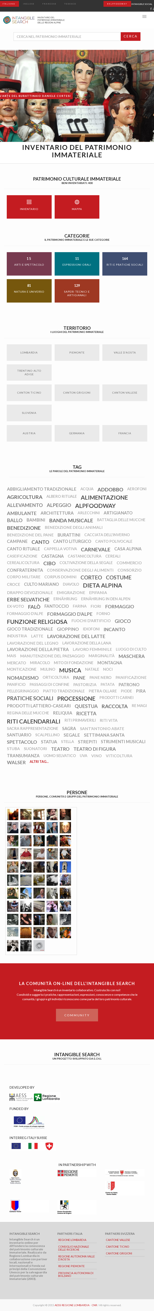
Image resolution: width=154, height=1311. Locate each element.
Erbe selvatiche (28, 599)
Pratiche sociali (30, 698)
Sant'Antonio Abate (102, 728)
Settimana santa (104, 735)
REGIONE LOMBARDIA (72, 1239)
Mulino (47, 669)
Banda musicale (71, 520)
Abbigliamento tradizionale (41, 489)
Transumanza (23, 755)
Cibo (49, 563)
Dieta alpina (102, 585)
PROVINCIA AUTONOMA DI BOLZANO (76, 1274)
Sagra (69, 728)
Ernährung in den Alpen (105, 598)
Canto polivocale (113, 541)
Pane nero (100, 677)
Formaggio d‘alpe (70, 614)
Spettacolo (22, 742)
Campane (17, 541)
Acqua (87, 489)
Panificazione (131, 677)
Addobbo (110, 489)
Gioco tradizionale (30, 629)
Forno (103, 613)
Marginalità (102, 655)
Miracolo (40, 662)
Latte (37, 636)
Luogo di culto (131, 649)
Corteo (91, 577)
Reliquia (62, 712)
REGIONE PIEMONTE (71, 1266)
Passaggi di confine (49, 684)
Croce (13, 584)
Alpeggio (59, 505)
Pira (141, 691)
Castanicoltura (84, 556)
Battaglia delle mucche (121, 519)
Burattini (68, 534)
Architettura (57, 513)
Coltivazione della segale (86, 562)
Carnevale (95, 549)
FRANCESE (49, 4)
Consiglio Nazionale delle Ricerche (73, 1248)
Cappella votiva (60, 548)
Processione (76, 698)
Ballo (15, 520)
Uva (83, 755)
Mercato (16, 662)
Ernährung (65, 598)
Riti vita (109, 720)
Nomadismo (23, 678)
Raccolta (115, 706)
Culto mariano (41, 584)
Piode (126, 691)
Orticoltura (56, 677)
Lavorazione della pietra (38, 649)
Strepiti (87, 741)
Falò (34, 607)
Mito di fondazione (73, 662)
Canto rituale (23, 548)
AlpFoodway (95, 505)
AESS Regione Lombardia (72, 1305)
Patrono (129, 684)
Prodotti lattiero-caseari (39, 705)
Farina (80, 606)
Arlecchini (89, 512)
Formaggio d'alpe (25, 613)
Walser (16, 762)
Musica (70, 670)
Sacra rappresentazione (32, 728)
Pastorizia (85, 684)
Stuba (13, 748)
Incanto (114, 629)
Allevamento (25, 505)
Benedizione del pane (30, 534)
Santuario (19, 734)
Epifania (98, 592)
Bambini (35, 519)
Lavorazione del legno (32, 643)
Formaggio (119, 606)
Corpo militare (23, 576)
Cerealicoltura (23, 562)
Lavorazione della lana (86, 643)
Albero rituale (61, 496)
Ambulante (22, 513)
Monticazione (21, 669)
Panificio (16, 684)
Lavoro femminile (92, 649)
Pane (79, 677)
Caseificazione (22, 556)
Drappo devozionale (30, 592)
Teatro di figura (94, 749)
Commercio (129, 562)
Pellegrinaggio (23, 691)
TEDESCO (70, 4)
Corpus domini (60, 576)
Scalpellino (47, 734)
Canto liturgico (72, 541)
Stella (67, 741)
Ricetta (86, 713)
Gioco (123, 621)
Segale (72, 735)
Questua (86, 706)
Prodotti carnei (116, 697)
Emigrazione (71, 592)
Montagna (109, 662)
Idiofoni (91, 629)
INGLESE (29, 4)
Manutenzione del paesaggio (52, 655)
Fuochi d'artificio (91, 620)
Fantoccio (56, 606)
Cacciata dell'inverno (107, 534)
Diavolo (71, 584)
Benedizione (24, 528)
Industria (17, 636)
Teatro (60, 749)
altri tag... (39, 761)
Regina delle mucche (28, 713)
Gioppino (68, 629)
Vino (96, 755)
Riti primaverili (80, 720)
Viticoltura (119, 755)
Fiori (96, 606)
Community (77, 1015)
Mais (11, 655)
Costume (118, 577)
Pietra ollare (103, 691)
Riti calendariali (33, 721)
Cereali (112, 556)
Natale (92, 669)
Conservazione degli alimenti (80, 570)
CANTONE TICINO (117, 1246)
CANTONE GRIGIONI (119, 1253)
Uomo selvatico (60, 755)
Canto (40, 542)
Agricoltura (24, 497)
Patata (107, 684)
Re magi (139, 705)
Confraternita (25, 570)
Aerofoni (136, 489)
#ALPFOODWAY (117, 4)
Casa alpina (128, 548)
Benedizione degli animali (74, 527)
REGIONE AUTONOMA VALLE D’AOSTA (76, 1258)
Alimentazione (104, 497)
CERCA (130, 36)
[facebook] (151, 9)
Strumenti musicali (123, 741)
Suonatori (35, 748)
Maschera (132, 656)
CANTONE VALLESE (118, 1239)
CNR (94, 1305)
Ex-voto (15, 606)
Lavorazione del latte (76, 636)
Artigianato (118, 512)
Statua (49, 741)
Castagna (52, 556)
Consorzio (130, 570)
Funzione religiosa (37, 621)
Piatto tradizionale (64, 691)
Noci (108, 669)
